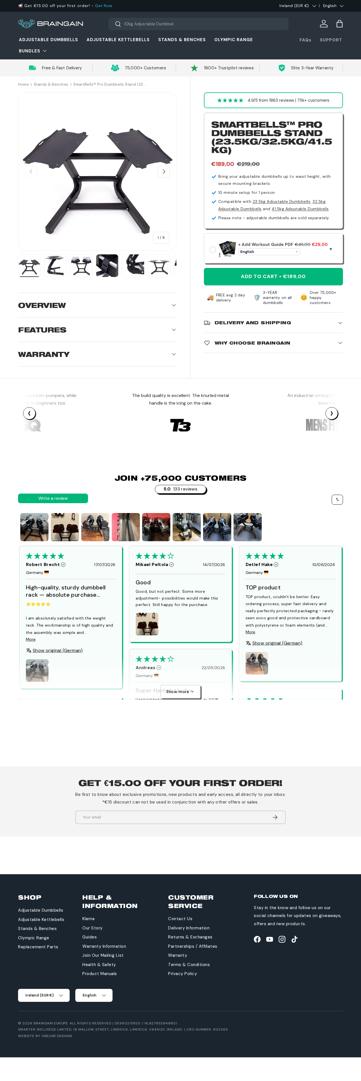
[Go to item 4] (126, 527)
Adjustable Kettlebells (118, 40)
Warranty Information (104, 946)
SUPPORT (331, 40)
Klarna (88, 919)
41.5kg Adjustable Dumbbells (300, 208)
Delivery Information (189, 928)
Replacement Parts (38, 947)
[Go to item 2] (65, 527)
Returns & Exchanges (190, 937)
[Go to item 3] (95, 527)
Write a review (53, 498)
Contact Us (180, 919)
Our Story (92, 928)
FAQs (305, 40)
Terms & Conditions (189, 964)
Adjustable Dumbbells (48, 40)
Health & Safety (99, 964)
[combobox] (199, 24)
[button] (339, 23)
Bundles (29, 51)
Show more (177, 691)
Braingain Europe (51, 1023)
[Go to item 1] (34, 527)
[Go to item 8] (248, 527)
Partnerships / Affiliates (192, 946)
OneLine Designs (56, 1036)
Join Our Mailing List (103, 955)
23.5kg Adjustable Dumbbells (282, 201)
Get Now (103, 5)
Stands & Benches (182, 40)
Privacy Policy (182, 973)
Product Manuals (99, 973)
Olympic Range (233, 40)
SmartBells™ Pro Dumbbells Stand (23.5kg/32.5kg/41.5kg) (110, 84)
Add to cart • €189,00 (273, 276)
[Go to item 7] (217, 527)
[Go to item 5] (156, 527)
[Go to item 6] (187, 527)
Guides (89, 937)
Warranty (177, 955)
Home (23, 84)
